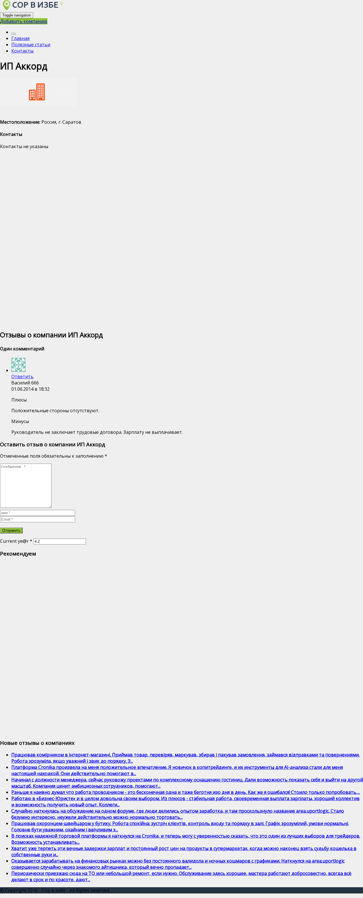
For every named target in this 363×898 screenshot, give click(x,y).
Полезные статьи (30, 44)
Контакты (22, 51)
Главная (20, 38)
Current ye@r (16, 541)
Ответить (22, 376)
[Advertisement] (170, 239)
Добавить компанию (23, 21)
